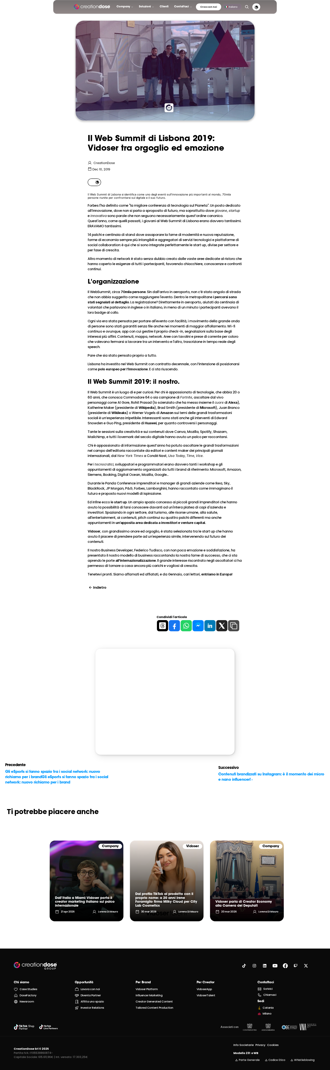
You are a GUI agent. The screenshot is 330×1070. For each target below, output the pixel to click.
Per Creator (205, 982)
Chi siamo (21, 982)
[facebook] (174, 625)
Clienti (164, 6)
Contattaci (265, 982)
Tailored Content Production (154, 1008)
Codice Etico (276, 1060)
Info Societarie (243, 1045)
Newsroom (27, 1002)
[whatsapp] (186, 625)
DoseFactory (28, 995)
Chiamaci (269, 995)
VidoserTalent (206, 995)
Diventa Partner (91, 995)
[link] (86, 881)
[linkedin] (210, 625)
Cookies (273, 1045)
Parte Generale (249, 1060)
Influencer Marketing (149, 995)
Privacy (260, 1045)
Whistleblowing (304, 1060)
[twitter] (221, 625)
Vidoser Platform (147, 989)
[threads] (162, 625)
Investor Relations (92, 1008)
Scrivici (267, 989)
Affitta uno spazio (92, 1002)
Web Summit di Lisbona (179, 221)
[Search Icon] (246, 6)
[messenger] (198, 625)
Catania (268, 1008)
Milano (267, 1014)
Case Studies (28, 989)
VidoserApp (204, 989)
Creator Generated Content (154, 1002)
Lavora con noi (90, 989)
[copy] (233, 625)
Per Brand (143, 982)
